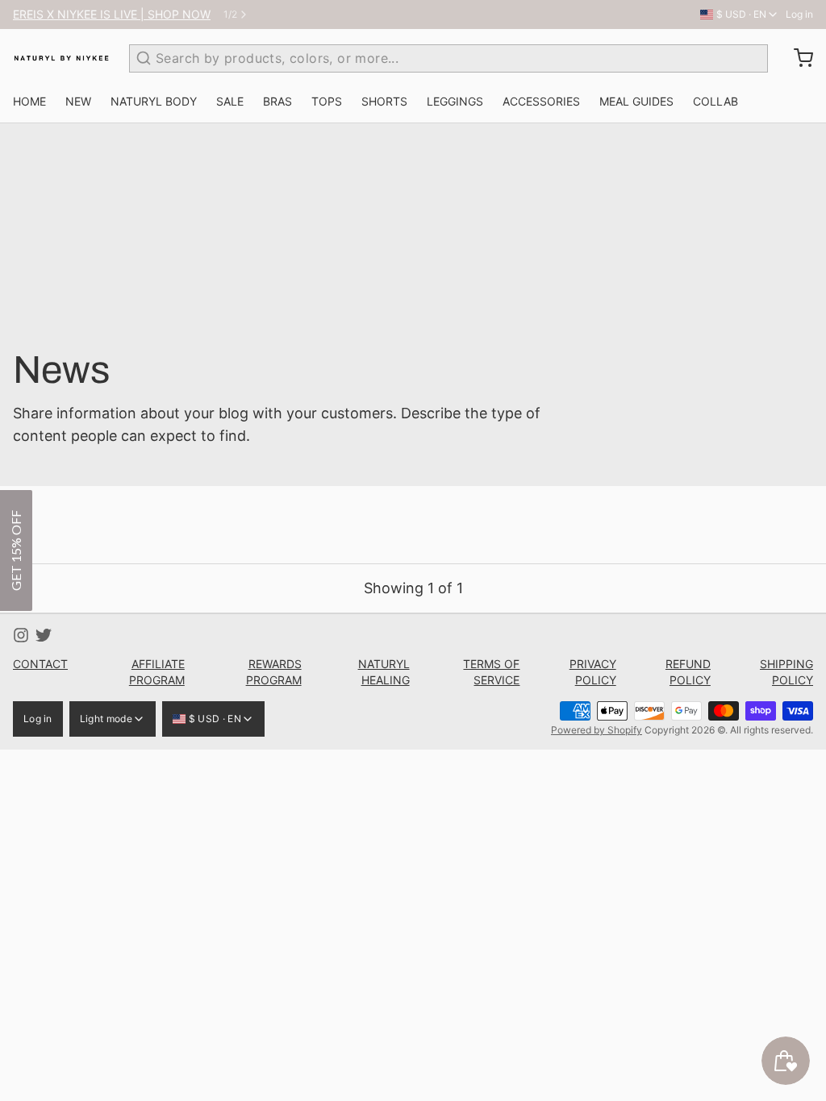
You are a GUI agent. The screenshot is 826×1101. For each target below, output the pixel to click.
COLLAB (715, 101)
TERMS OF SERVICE (491, 672)
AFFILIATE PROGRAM (157, 672)
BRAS (277, 101)
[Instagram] (21, 635)
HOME (29, 101)
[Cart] (797, 58)
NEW (78, 101)
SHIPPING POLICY (786, 672)
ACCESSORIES (541, 101)
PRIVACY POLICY (592, 672)
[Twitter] (43, 635)
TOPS (326, 101)
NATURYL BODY (154, 101)
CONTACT (40, 664)
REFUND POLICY (688, 672)
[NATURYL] (61, 58)
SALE (230, 101)
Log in (799, 14)
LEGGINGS (455, 101)
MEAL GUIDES (636, 101)
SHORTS (384, 101)
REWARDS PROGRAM (274, 672)
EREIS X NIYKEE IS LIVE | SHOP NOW (112, 14)
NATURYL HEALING (384, 672)
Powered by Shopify (596, 730)
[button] (16, 550)
